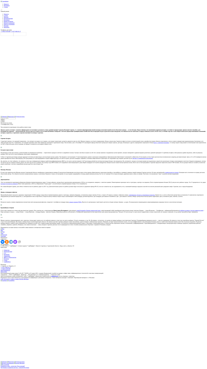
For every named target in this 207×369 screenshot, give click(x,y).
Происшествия (8, 251)
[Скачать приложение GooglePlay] (20, 35)
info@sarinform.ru (5, 270)
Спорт (5, 260)
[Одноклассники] (19, 116)
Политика (6, 254)
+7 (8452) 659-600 (5, 31)
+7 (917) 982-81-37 (16, 31)
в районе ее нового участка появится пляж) (191, 210)
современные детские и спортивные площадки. (142, 195)
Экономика (7, 256)
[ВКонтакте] (3, 242)
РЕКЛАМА (4, 271)
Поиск (2, 120)
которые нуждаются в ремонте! (9, 183)
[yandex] (7, 363)
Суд (5, 253)
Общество (6, 250)
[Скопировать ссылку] (19, 242)
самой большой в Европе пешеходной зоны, (89, 210)
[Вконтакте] (10, 116)
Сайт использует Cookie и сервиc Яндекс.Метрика (15, 279)
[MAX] (15, 242)
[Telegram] (4, 116)
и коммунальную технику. (172, 172)
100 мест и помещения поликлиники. (142, 158)
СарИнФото (7, 261)
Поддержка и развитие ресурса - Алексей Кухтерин (15, 367)
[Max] (65, 116)
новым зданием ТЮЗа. (75, 202)
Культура (6, 259)
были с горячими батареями (161, 142)
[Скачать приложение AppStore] (7, 35)
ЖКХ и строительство (10, 257)
